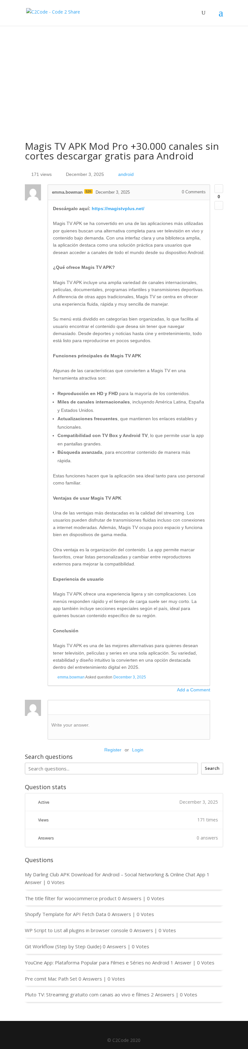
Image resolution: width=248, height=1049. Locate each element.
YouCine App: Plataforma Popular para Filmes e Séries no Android (97, 962)
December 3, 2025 (129, 677)
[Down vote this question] (218, 205)
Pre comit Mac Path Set (51, 978)
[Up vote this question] (218, 188)
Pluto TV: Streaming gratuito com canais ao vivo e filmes (87, 994)
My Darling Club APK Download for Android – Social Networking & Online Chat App (115, 874)
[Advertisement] (124, 74)
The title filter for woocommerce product (71, 898)
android (126, 174)
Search (212, 768)
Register (112, 749)
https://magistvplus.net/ (118, 208)
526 (88, 191)
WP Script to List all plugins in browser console (76, 930)
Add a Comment (193, 689)
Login (137, 749)
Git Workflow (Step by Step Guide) (63, 946)
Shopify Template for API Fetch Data (65, 914)
